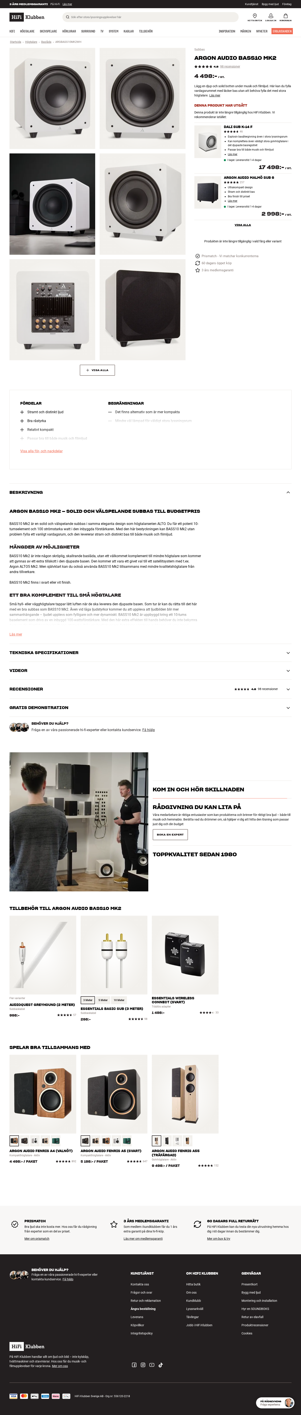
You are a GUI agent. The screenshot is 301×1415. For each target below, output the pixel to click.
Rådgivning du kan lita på (197, 815)
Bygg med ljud (270, 4)
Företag (287, 4)
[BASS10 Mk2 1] (52, 98)
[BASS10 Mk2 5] (52, 309)
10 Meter (119, 1000)
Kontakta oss (140, 1284)
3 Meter (87, 1000)
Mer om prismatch (36, 1238)
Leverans (137, 1317)
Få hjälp (148, 730)
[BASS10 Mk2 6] (142, 309)
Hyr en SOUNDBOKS (255, 1309)
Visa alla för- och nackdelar (41, 451)
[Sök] (67, 17)
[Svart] (24, 1140)
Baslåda (46, 41)
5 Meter (103, 1000)
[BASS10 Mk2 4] (142, 204)
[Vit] (35, 1140)
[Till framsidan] (26, 17)
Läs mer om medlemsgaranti (143, 1238)
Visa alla (243, 224)
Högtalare (31, 41)
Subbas (199, 49)
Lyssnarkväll (194, 1309)
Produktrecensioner (255, 1325)
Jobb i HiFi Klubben (199, 1325)
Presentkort (250, 1284)
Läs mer (214, 95)
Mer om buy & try (218, 1238)
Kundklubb (193, 1300)
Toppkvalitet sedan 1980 (195, 832)
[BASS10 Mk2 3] (52, 204)
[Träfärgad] (14, 1140)
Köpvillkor (137, 1325)
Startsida (15, 41)
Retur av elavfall (252, 1317)
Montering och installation (259, 1300)
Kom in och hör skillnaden (198, 797)
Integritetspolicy (142, 1333)
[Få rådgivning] (288, 1402)
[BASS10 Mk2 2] (142, 98)
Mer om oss (60, 1366)
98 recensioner (230, 66)
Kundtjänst (251, 4)
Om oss (191, 1292)
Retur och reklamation (146, 1300)
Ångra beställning (143, 1309)
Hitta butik (193, 1284)
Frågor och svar (141, 1292)
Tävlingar (192, 1317)
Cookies (247, 1333)
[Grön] (55, 1140)
